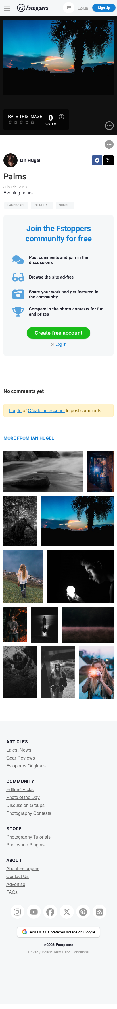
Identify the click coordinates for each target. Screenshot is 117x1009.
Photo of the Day (23, 797)
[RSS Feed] (100, 912)
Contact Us (17, 876)
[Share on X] (108, 160)
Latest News (18, 750)
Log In (83, 7)
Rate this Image (25, 116)
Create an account (46, 410)
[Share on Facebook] (97, 160)
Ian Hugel (30, 160)
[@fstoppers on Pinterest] (83, 912)
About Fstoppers (22, 868)
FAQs (12, 892)
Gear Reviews (20, 757)
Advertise (15, 884)
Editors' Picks (20, 789)
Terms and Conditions (71, 952)
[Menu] (7, 8)
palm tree (42, 205)
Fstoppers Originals (26, 765)
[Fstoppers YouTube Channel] (34, 912)
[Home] (32, 7)
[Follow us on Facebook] (50, 912)
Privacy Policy (40, 952)
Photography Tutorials (28, 836)
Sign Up (104, 7)
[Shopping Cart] (68, 7)
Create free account (58, 332)
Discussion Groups (25, 805)
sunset (65, 205)
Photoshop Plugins (25, 844)
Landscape (16, 205)
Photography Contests (28, 813)
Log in (60, 344)
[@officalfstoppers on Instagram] (18, 912)
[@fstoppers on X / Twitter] (67, 912)
